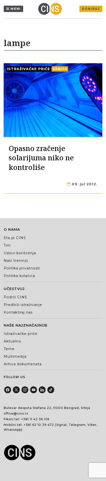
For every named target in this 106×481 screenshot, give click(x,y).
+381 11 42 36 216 (35, 419)
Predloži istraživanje (23, 305)
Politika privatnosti (22, 268)
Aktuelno (12, 341)
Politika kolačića (19, 276)
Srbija (60, 69)
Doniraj (91, 9)
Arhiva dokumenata (23, 364)
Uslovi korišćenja (20, 253)
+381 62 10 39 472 (39, 425)
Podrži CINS (15, 297)
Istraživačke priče (28, 69)
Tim (7, 245)
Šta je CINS (15, 238)
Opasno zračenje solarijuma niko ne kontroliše (41, 157)
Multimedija (15, 356)
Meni (16, 9)
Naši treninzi (16, 260)
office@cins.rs (16, 413)
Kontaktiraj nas (18, 312)
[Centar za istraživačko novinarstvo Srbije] (51, 9)
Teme (9, 349)
